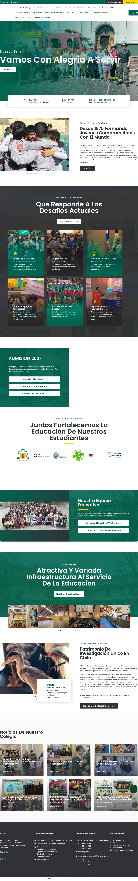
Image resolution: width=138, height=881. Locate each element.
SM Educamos (93, 8)
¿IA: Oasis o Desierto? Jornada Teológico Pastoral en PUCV (20, 798)
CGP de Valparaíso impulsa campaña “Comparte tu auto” (114, 798)
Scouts (87, 13)
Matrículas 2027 (108, 8)
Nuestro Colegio (25, 8)
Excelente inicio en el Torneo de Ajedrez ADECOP (115, 762)
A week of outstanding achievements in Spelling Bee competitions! (19, 761)
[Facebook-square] (1, 859)
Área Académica (56, 767)
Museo (46, 8)
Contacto (80, 8)
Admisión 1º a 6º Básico (23, 18)
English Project (37, 13)
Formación (6, 802)
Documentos (70, 8)
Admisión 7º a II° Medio (41, 18)
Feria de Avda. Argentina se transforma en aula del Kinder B (68, 798)
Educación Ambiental (22, 13)
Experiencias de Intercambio (55, 13)
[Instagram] (5, 859)
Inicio (15, 8)
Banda (80, 13)
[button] (1, 59)
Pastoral (38, 8)
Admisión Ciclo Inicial (100, 13)
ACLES (74, 13)
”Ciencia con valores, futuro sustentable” (66, 762)
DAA (68, 13)
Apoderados (57, 8)
